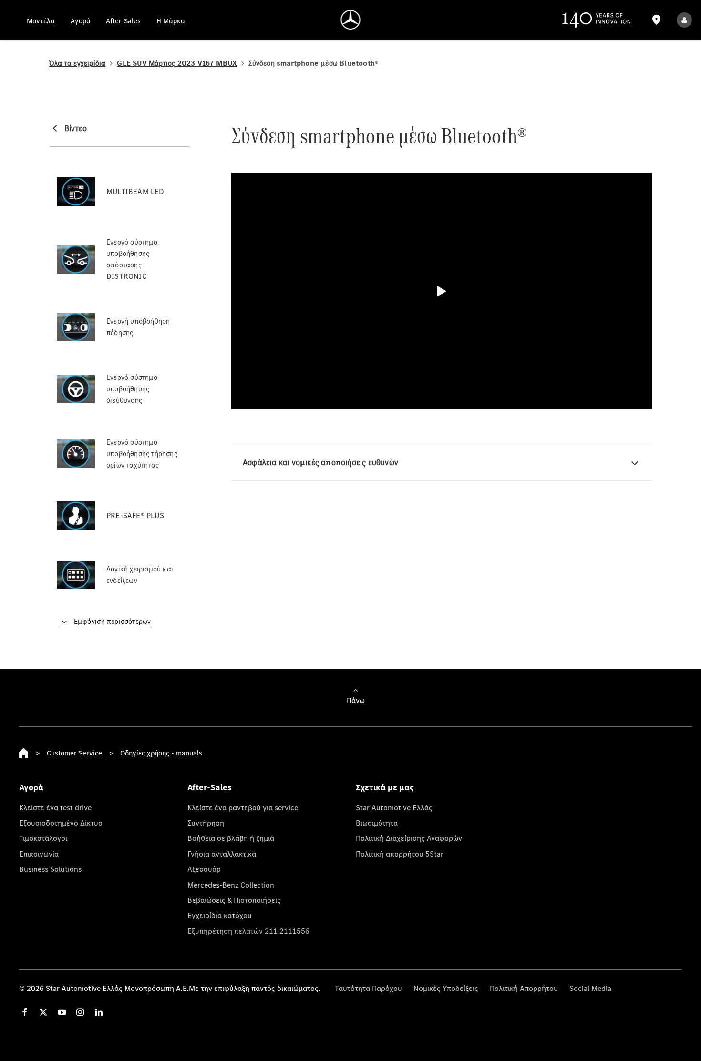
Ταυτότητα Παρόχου (368, 988)
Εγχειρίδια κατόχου (219, 915)
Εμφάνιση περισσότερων (111, 621)
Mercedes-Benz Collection (230, 884)
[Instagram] (80, 1012)
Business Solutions (50, 869)
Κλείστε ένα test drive (55, 807)
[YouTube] (62, 1012)
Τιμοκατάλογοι (43, 838)
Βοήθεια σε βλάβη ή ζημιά (230, 838)
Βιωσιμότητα (377, 822)
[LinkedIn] (98, 1012)
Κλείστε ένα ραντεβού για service (242, 807)
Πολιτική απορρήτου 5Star (399, 853)
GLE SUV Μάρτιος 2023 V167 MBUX (177, 63)
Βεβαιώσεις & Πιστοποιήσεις (234, 900)
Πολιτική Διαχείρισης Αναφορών (409, 838)
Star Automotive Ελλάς (394, 807)
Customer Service (74, 752)
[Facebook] (25, 1012)
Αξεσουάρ (204, 869)
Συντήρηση (205, 822)
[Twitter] (43, 1012)
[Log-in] (684, 20)
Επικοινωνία (39, 853)
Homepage (24, 753)
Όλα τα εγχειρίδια (77, 63)
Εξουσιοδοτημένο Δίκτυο (61, 822)
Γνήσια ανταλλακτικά (221, 853)
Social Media (590, 988)
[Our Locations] (656, 20)
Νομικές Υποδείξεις (445, 988)
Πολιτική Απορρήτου (524, 988)
